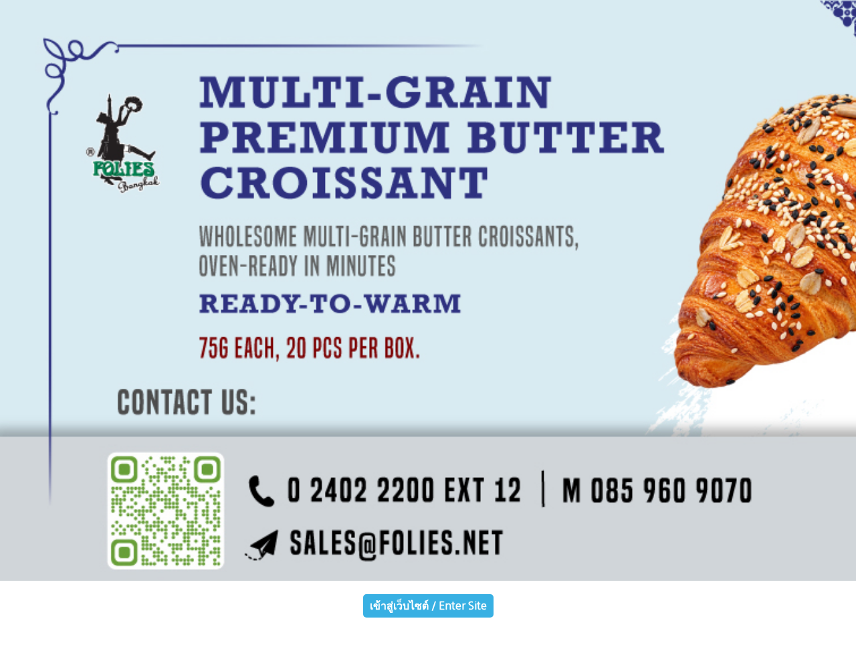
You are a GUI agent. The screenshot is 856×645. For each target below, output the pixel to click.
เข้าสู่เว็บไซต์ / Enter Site (428, 605)
